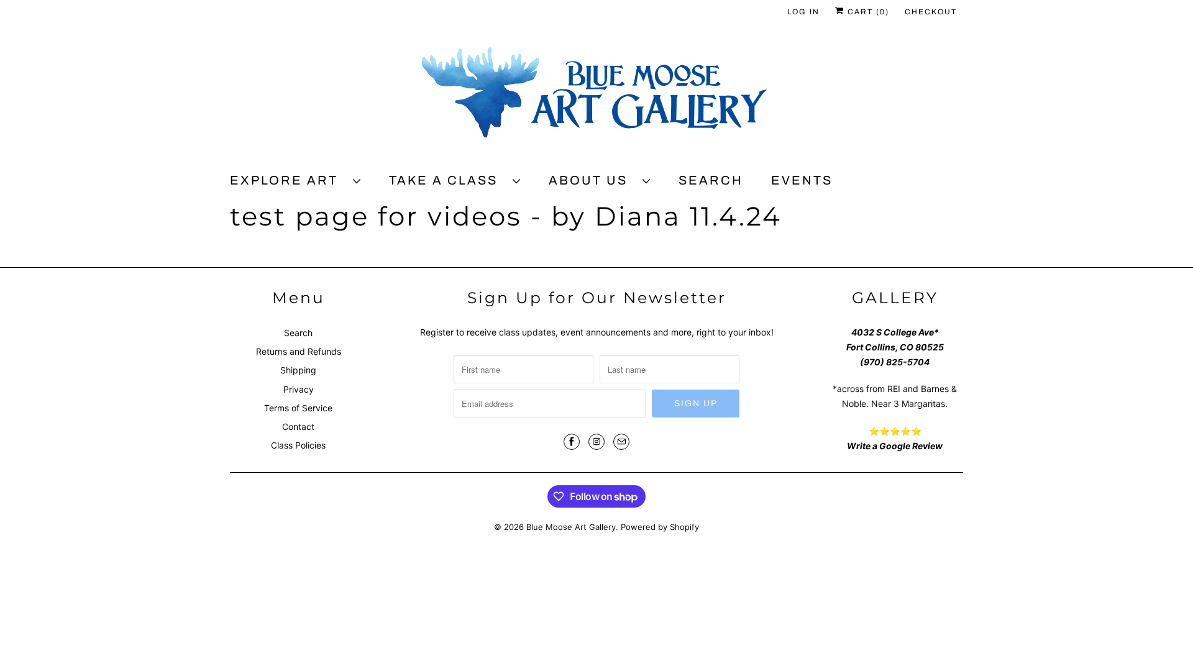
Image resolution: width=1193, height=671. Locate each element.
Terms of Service (298, 408)
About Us (592, 180)
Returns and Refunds (298, 351)
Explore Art (288, 180)
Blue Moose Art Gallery (571, 527)
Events (802, 180)
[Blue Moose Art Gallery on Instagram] (596, 442)
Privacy (298, 389)
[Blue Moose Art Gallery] (596, 97)
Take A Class (447, 180)
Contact (298, 426)
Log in (803, 11)
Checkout (931, 11)
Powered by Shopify (660, 527)
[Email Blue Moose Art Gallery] (621, 442)
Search (711, 180)
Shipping (298, 370)
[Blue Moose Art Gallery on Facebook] (572, 442)
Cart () (866, 11)
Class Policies (298, 445)
